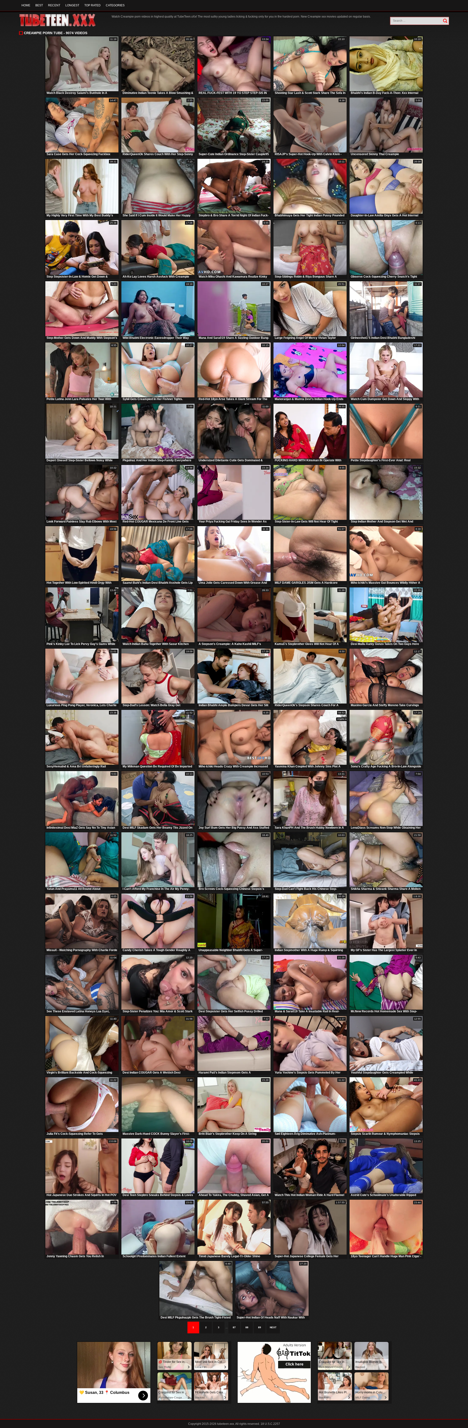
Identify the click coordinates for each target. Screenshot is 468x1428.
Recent (54, 5)
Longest (72, 5)
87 (234, 1327)
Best (39, 5)
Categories (115, 5)
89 (259, 1327)
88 (246, 1327)
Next (273, 1327)
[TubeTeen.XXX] (63, 20)
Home (25, 5)
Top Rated (92, 5)
